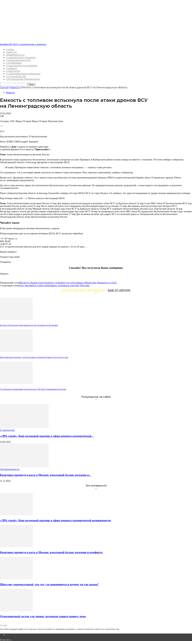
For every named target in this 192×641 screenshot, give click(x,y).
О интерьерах (14, 63)
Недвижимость (15, 55)
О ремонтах (13, 71)
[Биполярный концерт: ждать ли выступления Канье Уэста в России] (16, 351)
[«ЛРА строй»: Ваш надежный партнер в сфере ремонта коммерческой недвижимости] (24, 427)
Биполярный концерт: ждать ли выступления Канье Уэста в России (34, 357)
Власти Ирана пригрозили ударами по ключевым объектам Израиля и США (68, 282)
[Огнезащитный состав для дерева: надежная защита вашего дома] (16, 610)
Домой (4, 87)
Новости (11, 52)
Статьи (10, 49)
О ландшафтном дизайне (21, 65)
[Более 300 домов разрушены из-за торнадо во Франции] (16, 319)
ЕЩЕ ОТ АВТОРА (119, 290)
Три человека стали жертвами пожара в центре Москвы (54, 285)
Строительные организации (23, 79)
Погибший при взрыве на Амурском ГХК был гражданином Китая (33, 389)
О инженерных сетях (18, 60)
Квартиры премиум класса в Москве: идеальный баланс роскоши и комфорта (51, 552)
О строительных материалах (23, 74)
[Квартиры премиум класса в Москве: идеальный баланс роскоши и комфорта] (24, 466)
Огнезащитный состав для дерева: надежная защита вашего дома (43, 616)
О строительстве (16, 76)
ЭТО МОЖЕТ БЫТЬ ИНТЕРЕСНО (83, 290)
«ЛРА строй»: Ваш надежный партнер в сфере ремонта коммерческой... (46, 436)
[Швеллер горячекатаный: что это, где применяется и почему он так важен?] (16, 578)
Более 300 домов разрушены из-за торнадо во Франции (29, 325)
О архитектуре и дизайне (20, 57)
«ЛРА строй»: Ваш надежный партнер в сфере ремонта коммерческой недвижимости (55, 520)
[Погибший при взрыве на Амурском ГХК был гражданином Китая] (16, 383)
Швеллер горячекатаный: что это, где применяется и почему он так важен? (49, 584)
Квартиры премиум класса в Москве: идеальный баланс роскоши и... (45, 475)
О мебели (11, 68)
